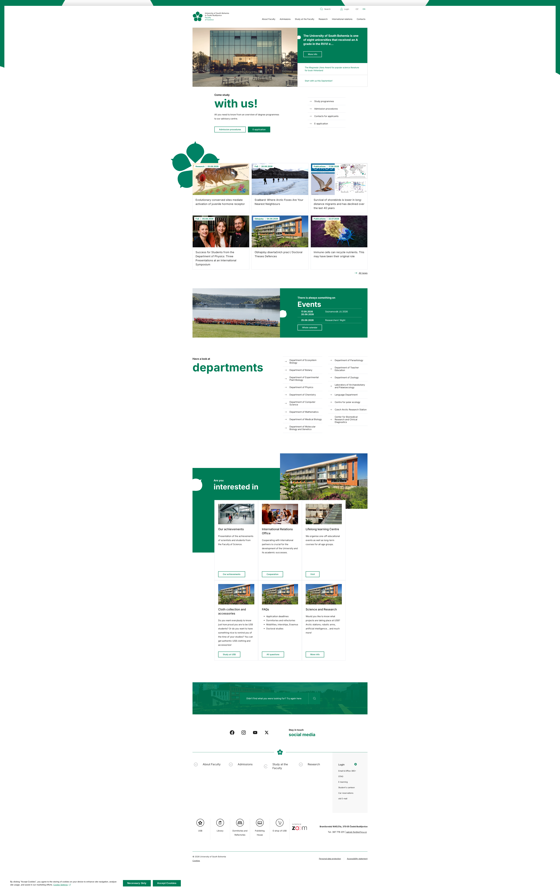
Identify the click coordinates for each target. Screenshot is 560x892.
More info (312, 54)
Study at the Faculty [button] (304, 19)
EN (364, 9)
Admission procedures (230, 129)
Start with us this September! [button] (318, 80)
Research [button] (323, 19)
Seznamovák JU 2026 (336, 311)
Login (346, 9)
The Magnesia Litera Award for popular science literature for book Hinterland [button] (332, 69)
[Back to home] (210, 16)
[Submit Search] (314, 698)
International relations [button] (342, 19)
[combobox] (329, 9)
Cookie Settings (60, 885)
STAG (340, 776)
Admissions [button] (285, 19)
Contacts (361, 19)
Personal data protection (330, 858)
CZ (357, 9)
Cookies (196, 860)
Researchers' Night (335, 320)
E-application (259, 129)
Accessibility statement (357, 858)
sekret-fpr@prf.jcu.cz (356, 832)
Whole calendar (309, 327)
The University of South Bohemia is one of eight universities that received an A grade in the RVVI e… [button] (330, 40)
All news (363, 273)
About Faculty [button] (268, 19)
